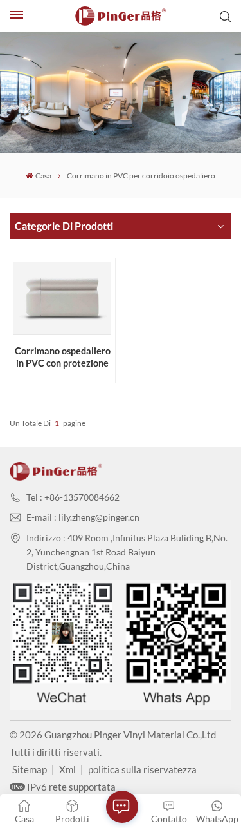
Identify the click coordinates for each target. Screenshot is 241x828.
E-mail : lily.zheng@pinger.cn (82, 517)
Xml (67, 769)
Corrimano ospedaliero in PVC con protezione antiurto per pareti (63, 357)
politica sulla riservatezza (142, 769)
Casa (43, 175)
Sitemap (29, 769)
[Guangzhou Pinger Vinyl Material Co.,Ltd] (120, 16)
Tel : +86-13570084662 (73, 497)
